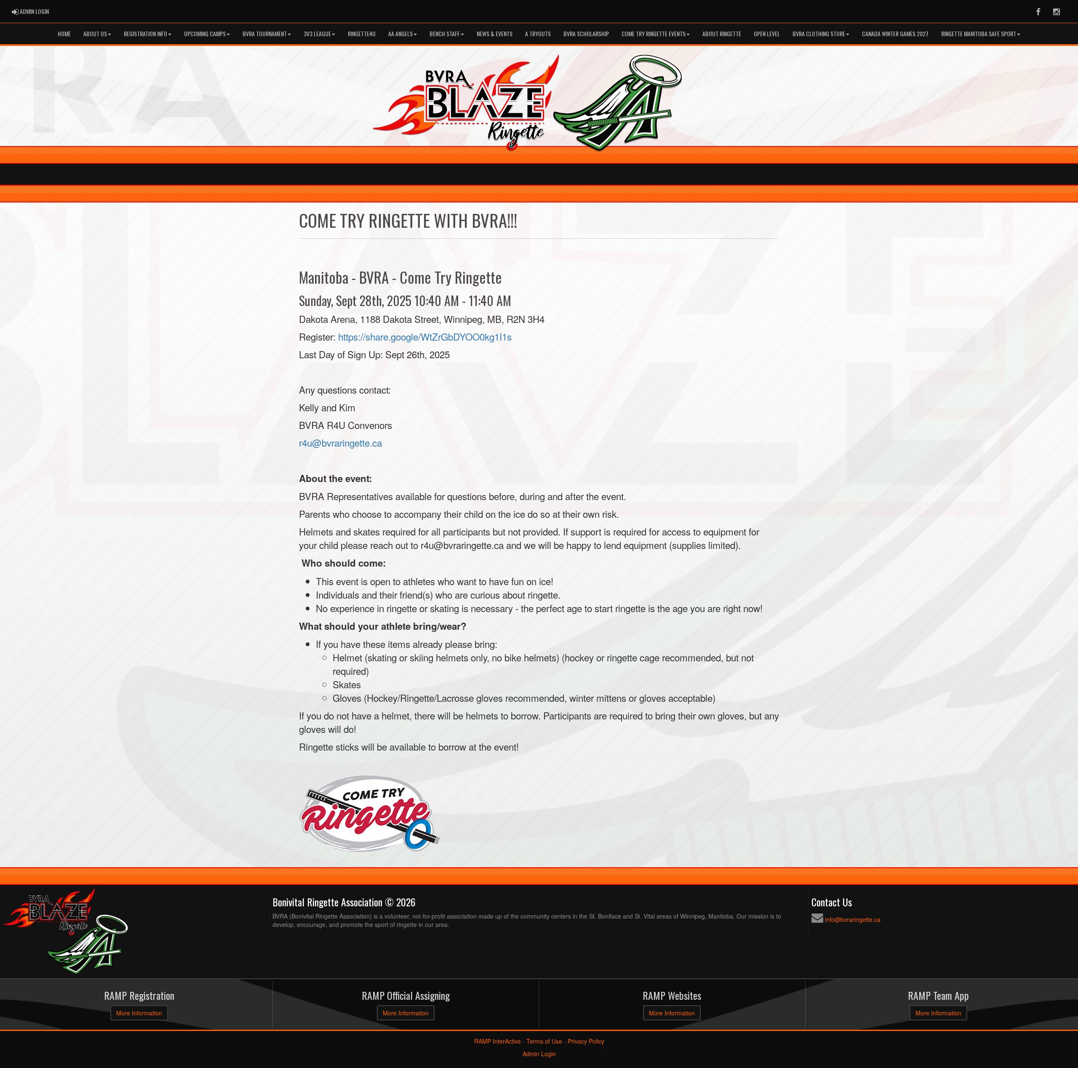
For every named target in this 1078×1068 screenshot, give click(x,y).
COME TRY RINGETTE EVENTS (654, 33)
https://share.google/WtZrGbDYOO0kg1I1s (425, 336)
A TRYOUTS (538, 33)
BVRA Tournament (265, 33)
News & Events (494, 33)
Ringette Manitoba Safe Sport (978, 33)
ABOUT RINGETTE (721, 33)
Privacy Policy (586, 1041)
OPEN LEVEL (767, 33)
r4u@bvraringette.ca (340, 442)
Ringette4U (362, 33)
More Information (139, 1013)
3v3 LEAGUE (317, 33)
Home (64, 33)
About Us (95, 33)
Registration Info (145, 33)
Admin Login (539, 1053)
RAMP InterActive (497, 1041)
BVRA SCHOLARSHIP (586, 33)
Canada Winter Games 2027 (895, 33)
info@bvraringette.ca (853, 919)
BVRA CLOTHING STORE (818, 33)
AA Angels (400, 33)
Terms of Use (544, 1041)
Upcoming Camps (205, 33)
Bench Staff (445, 33)
